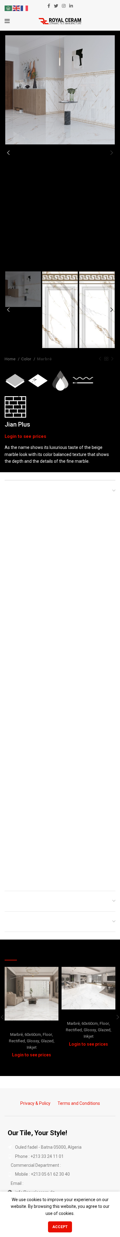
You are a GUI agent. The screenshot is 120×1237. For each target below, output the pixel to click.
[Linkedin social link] (71, 6)
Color (26, 359)
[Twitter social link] (56, 6)
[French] (25, 8)
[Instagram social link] (63, 6)
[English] (17, 8)
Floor (47, 1034)
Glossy (33, 1041)
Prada (32, 1026)
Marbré (44, 359)
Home (10, 359)
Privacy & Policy (35, 1103)
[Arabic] (9, 8)
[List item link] (60, 1156)
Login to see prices (25, 436)
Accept (60, 1227)
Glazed (47, 1041)
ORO (88, 1015)
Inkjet (32, 1047)
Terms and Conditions (79, 1103)
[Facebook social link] (49, 6)
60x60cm (33, 1034)
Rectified (17, 1041)
